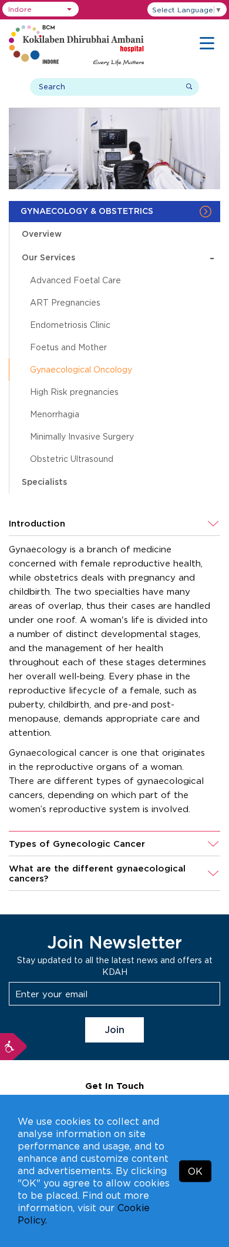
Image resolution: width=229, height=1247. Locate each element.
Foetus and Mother (68, 347)
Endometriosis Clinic (70, 324)
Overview (42, 233)
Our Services (118, 257)
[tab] (114, 523)
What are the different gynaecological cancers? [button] (97, 873)
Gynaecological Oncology (81, 369)
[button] (40, 9)
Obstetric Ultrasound (71, 458)
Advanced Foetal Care (75, 280)
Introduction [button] (37, 523)
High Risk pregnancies (74, 391)
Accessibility (13, 1046)
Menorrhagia (54, 414)
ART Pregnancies (65, 302)
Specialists (44, 481)
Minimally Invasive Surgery (82, 436)
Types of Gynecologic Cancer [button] (77, 844)
